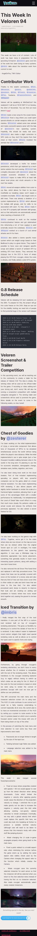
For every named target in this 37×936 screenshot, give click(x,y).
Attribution (25, 931)
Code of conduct (9, 931)
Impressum (6, 935)
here (8, 111)
